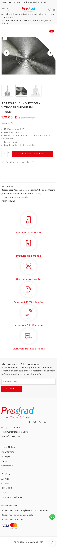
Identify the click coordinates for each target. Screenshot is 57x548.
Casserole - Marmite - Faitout (17, 193)
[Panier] (54, 9)
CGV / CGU (6, 488)
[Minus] (8, 155)
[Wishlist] (5, 32)
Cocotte (36, 193)
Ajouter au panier (32, 154)
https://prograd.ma (10, 436)
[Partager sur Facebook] (18, 162)
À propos (6, 479)
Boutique (5, 456)
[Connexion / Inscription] (49, 9)
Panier (4, 461)
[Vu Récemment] (52, 543)
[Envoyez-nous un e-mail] (34, 422)
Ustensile (8, 17)
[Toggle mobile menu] (3, 9)
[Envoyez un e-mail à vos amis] (33, 162)
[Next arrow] (50, 53)
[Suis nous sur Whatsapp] (45, 422)
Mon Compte (7, 452)
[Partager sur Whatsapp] (28, 162)
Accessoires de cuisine (43, 14)
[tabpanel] (28, 56)
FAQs (4, 493)
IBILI (12, 123)
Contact (5, 483)
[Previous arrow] (6, 53)
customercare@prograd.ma (14, 432)
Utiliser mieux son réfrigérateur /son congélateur (25, 510)
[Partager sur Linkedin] (23, 162)
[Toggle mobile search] (7, 9)
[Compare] (5, 38)
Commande (7, 466)
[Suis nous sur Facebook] (29, 422)
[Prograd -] (28, 9)
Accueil (4, 14)
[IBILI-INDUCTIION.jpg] (28, 56)
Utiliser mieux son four (12, 519)
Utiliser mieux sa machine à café (17, 515)
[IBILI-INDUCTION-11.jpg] (7, 91)
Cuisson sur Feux (10, 197)
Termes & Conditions (11, 497)
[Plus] (8, 152)
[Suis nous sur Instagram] (40, 422)
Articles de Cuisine (20, 14)
